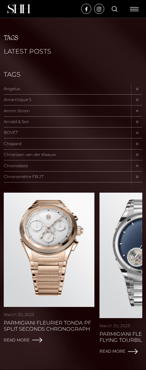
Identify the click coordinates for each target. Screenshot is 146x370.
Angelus (12, 88)
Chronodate (16, 165)
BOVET (11, 132)
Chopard (12, 143)
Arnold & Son (16, 121)
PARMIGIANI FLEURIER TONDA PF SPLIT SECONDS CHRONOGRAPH (47, 326)
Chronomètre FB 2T (24, 176)
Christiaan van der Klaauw (30, 154)
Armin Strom (17, 110)
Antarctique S (17, 99)
